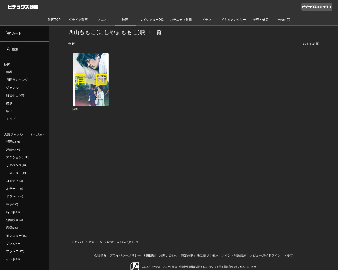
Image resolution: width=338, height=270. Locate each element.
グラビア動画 (78, 20)
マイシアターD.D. (152, 20)
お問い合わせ (168, 255)
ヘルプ (288, 255)
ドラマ (206, 20)
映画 (125, 20)
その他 (281, 20)
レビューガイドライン (265, 255)
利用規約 (150, 255)
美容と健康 (261, 20)
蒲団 (75, 109)
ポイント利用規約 (233, 255)
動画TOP (54, 20)
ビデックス (78, 242)
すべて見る (36, 134)
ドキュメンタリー (233, 20)
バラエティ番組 (181, 20)
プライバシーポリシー (125, 255)
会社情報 (100, 255)
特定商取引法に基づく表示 (199, 255)
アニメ (102, 20)
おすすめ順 (311, 44)
